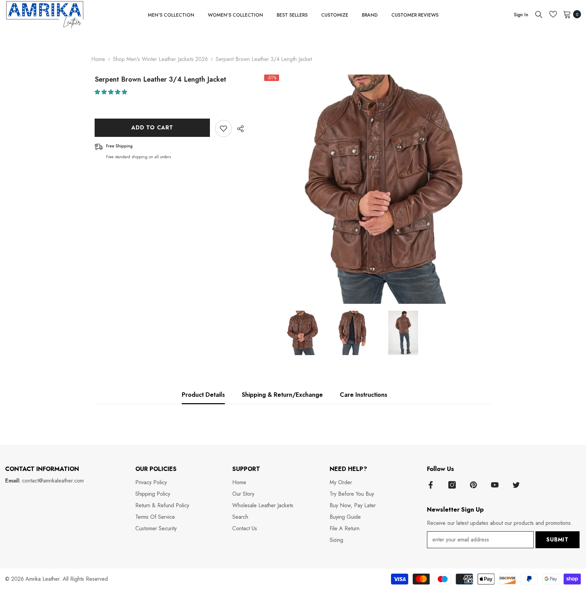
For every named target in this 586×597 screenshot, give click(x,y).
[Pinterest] (473, 485)
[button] (112, 92)
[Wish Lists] (553, 14)
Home (98, 59)
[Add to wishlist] (223, 128)
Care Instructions (363, 394)
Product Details (203, 394)
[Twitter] (516, 485)
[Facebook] (431, 485)
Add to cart (152, 127)
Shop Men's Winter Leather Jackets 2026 (160, 59)
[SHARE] (238, 129)
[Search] (538, 14)
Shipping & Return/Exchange (282, 394)
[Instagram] (452, 485)
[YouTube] (495, 485)
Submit (557, 539)
